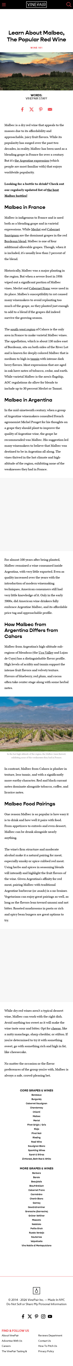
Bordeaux (37, 1095)
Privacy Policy (46, 1351)
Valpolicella (37, 1241)
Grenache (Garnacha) (36, 1211)
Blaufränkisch (36, 1186)
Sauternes (36, 1237)
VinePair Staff (36, 98)
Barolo (36, 1177)
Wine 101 (36, 47)
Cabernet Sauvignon (36, 1103)
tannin (34, 359)
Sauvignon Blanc (36, 1146)
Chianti (36, 1112)
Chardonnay (36, 1108)
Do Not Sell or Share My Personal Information (36, 1304)
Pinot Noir (37, 1133)
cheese (56, 1028)
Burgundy (36, 1099)
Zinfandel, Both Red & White (36, 1159)
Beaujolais (36, 1182)
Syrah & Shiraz (36, 1155)
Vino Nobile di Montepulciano (36, 1246)
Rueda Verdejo (36, 1233)
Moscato (36, 1220)
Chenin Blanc (36, 1199)
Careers (6, 1346)
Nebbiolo (36, 1224)
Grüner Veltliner (37, 1216)
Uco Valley (46, 653)
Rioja (36, 1129)
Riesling (37, 1138)
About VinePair (10, 1335)
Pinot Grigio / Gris (36, 1125)
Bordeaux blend (15, 241)
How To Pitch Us (47, 1346)
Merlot (36, 229)
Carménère (36, 1194)
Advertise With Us (12, 1341)
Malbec (36, 1116)
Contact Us (44, 1341)
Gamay (36, 1203)
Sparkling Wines (36, 1150)
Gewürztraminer (36, 1207)
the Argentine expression (32, 161)
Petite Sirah (36, 1228)
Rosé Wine (36, 1142)
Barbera (36, 1173)
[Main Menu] (4, 4)
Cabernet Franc (39, 288)
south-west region (22, 329)
